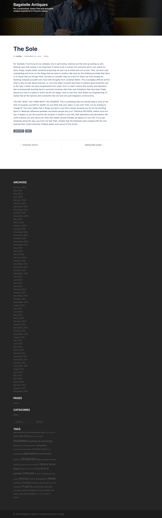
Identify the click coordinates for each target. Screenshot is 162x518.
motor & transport (38, 479)
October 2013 (19, 299)
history (43, 464)
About (16, 403)
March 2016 (18, 254)
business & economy (40, 441)
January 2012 (19, 353)
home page (19, 131)
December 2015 (20, 264)
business (20, 441)
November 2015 (20, 267)
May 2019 (17, 219)
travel (32, 493)
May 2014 (17, 283)
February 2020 (20, 200)
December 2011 (20, 356)
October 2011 (19, 363)
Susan (19, 56)
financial (28, 459)
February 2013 (19, 321)
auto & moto (50, 432)
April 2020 (18, 197)
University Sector (30, 145)
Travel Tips (38, 494)
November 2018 (20, 235)
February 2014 (19, 289)
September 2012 (20, 334)
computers (41, 445)
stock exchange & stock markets (36, 490)
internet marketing (42, 474)
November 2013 (20, 296)
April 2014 (18, 286)
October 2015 (19, 270)
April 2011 (17, 378)
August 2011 (18, 369)
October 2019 (19, 213)
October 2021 (19, 187)
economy (18, 454)
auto (43, 432)
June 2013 (18, 312)
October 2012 (19, 331)
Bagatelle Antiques (30, 4)
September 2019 (20, 216)
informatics (30, 469)
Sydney (61, 514)
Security (48, 486)
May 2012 (17, 347)
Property (27, 486)
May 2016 (17, 248)
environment (45, 453)
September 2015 (20, 273)
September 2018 (20, 241)
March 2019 (18, 222)
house (22, 469)
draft (49, 449)
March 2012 (18, 350)
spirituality (17, 490)
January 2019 (19, 229)
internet (28, 473)
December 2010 (20, 391)
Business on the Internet (24, 445)
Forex (39, 459)
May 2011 (17, 375)
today (21, 494)
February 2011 (19, 385)
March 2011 (18, 382)
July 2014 (17, 276)
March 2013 (18, 318)
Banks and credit (36, 436)
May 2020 (18, 194)
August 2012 (19, 337)
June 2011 (17, 372)
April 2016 (18, 251)
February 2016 (19, 257)
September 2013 (20, 302)
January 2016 (19, 261)
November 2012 (20, 327)
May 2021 (17, 190)
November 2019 (20, 210)
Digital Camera (39, 422)
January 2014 (19, 292)
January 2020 (19, 203)
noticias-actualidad (22, 483)
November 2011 (20, 359)
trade (26, 494)
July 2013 (17, 308)
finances (17, 459)
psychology (38, 487)
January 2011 (19, 388)
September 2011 (20, 366)
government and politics (30, 464)
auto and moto (21, 436)
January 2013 (19, 324)
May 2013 (17, 315)
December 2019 (20, 206)
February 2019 (19, 225)
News (46, 56)
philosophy (35, 483)
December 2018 (20, 232)
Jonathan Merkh (73, 80)
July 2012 (17, 340)
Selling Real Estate (93, 145)
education (30, 453)
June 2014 (18, 280)
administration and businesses (26, 432)
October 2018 (19, 238)
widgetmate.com (19, 422)
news (28, 131)
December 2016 (20, 245)
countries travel (39, 449)
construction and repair (22, 449)
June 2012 (18, 343)
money (24, 478)
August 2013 (19, 305)
